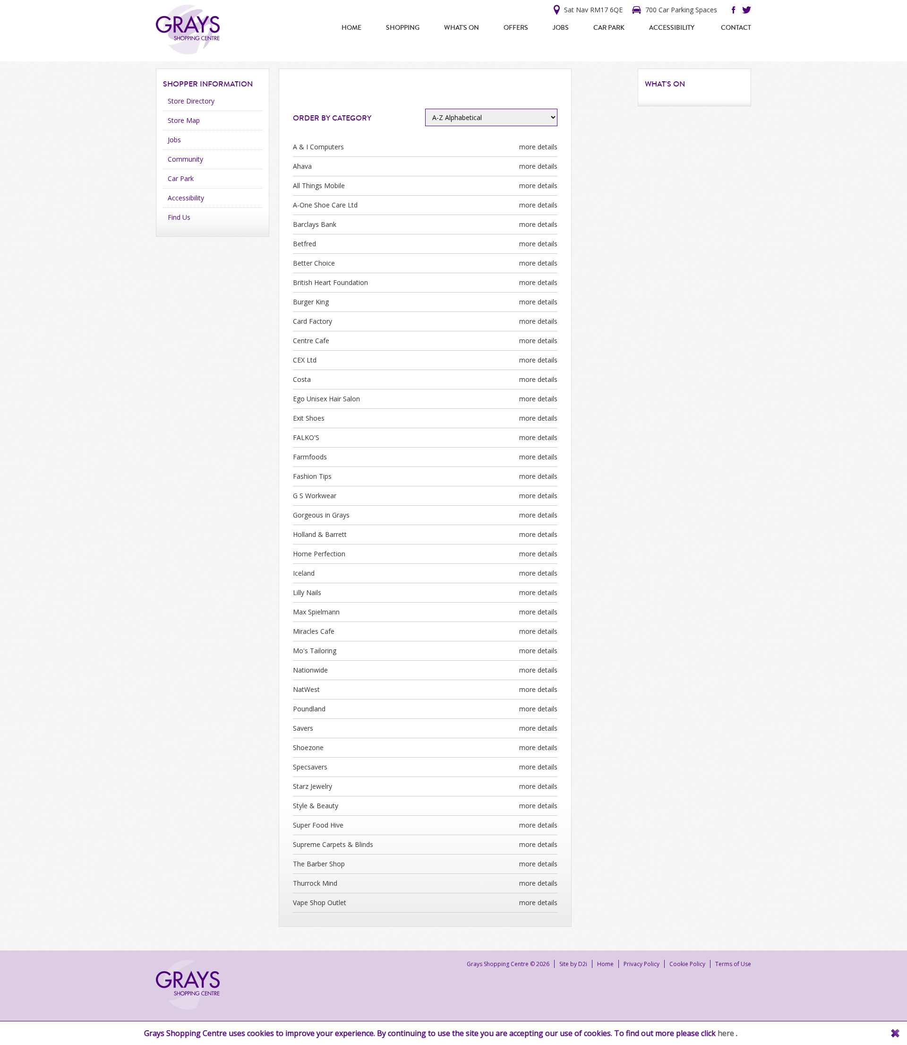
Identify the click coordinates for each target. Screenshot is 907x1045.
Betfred (304, 243)
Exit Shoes (309, 418)
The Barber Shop (319, 863)
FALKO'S (306, 437)
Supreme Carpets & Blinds (333, 844)
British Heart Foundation (330, 282)
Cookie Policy (687, 964)
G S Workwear (314, 495)
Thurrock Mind (315, 883)
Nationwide (310, 669)
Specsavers (310, 766)
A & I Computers (318, 146)
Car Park (609, 28)
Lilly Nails (307, 592)
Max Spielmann (316, 611)
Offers (516, 28)
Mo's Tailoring (314, 650)
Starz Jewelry (312, 786)
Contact (736, 28)
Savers (303, 728)
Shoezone (308, 747)
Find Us (179, 217)
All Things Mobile (319, 185)
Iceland (304, 573)
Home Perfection (319, 553)
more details (538, 146)
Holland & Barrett (320, 534)
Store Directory (191, 100)
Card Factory (312, 321)
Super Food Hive (318, 824)
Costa (302, 379)
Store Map (184, 120)
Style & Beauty (315, 805)
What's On (461, 28)
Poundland (309, 708)
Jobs (561, 28)
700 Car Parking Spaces (681, 9)
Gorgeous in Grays (321, 514)
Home (351, 28)
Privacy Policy (641, 964)
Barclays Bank (314, 224)
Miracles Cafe (313, 631)
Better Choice (314, 263)
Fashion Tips (312, 476)
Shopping (402, 28)
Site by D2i (573, 964)
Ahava (302, 166)
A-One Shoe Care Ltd (325, 204)
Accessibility (671, 28)
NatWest (306, 689)
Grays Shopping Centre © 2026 (508, 964)
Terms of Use (733, 964)
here (727, 1033)
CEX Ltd (305, 359)
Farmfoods (310, 456)
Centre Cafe (311, 340)
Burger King (311, 301)
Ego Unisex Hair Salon (326, 398)
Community (185, 159)
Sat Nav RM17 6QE (593, 9)
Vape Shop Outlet (319, 902)
